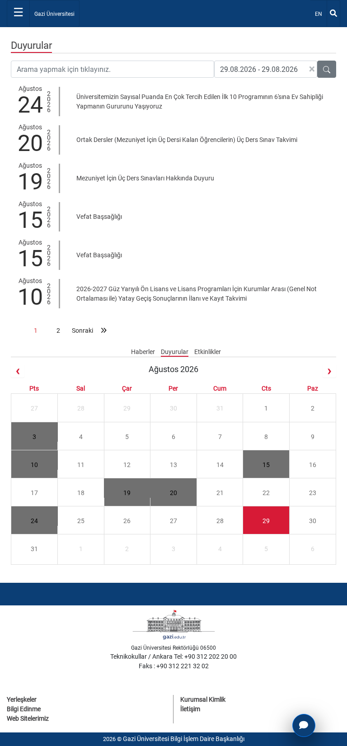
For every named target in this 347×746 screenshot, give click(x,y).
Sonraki (81, 330)
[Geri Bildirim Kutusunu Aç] (303, 725)
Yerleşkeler (22, 699)
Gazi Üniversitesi (54, 14)
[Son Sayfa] (103, 330)
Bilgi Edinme (24, 709)
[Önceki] (17, 371)
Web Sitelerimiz (28, 718)
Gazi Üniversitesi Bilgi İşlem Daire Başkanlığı (183, 738)
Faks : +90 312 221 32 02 (174, 666)
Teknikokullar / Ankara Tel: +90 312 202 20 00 (173, 656)
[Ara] (333, 13)
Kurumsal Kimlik (202, 699)
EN (320, 13)
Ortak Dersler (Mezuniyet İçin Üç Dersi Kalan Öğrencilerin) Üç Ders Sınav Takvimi (186, 139)
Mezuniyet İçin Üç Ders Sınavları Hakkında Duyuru (145, 178)
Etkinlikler (207, 351)
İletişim (190, 709)
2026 (48, 101)
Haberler (143, 351)
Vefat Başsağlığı (99, 216)
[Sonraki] (329, 371)
